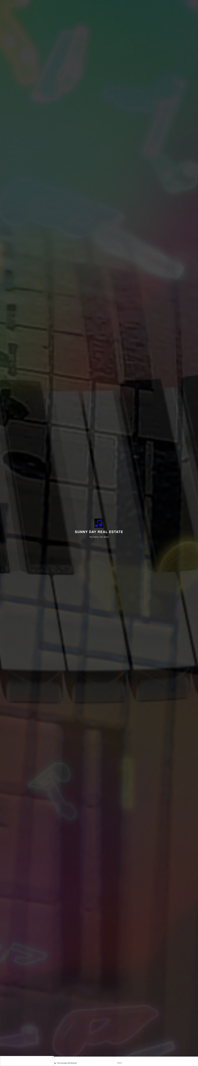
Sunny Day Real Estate (99, 531)
